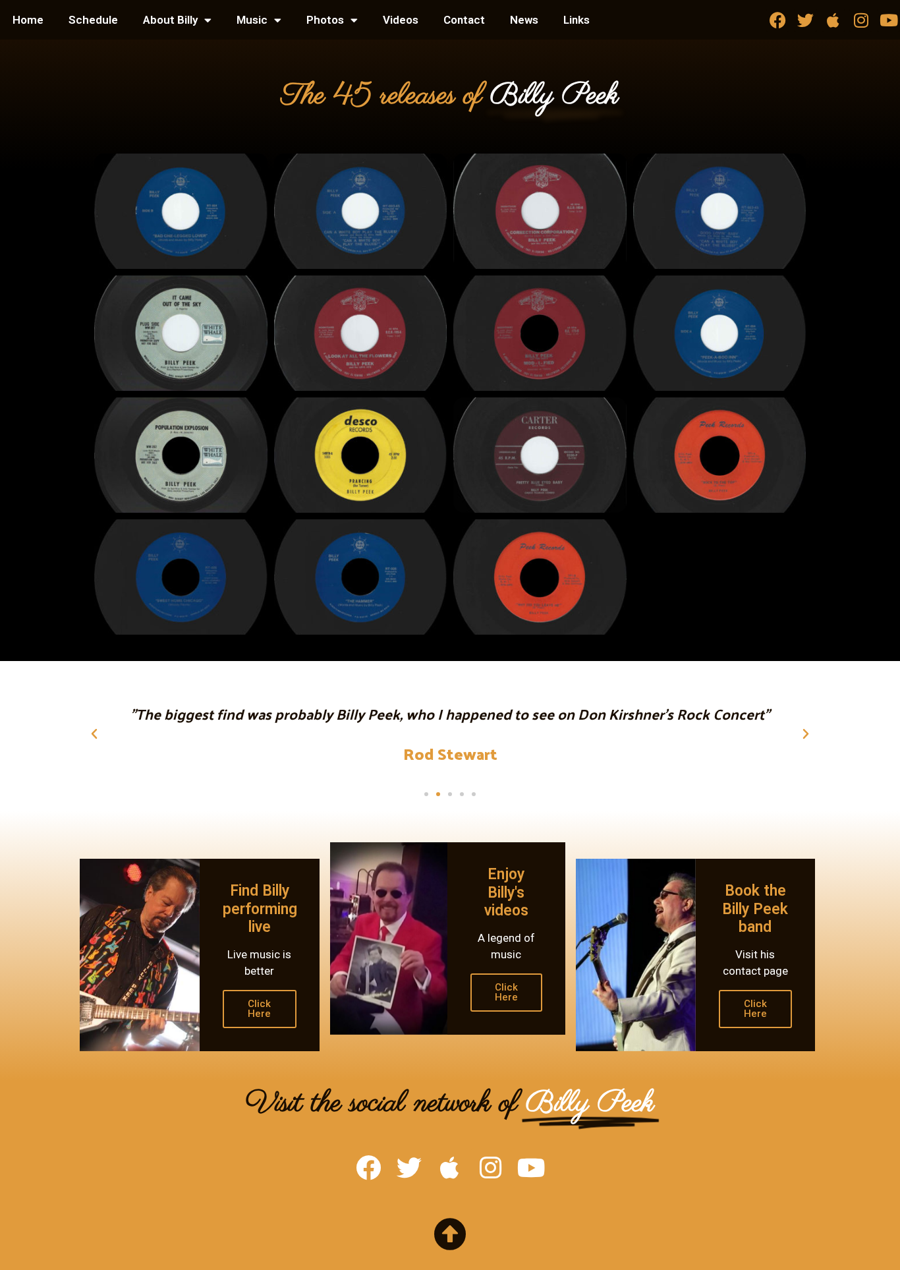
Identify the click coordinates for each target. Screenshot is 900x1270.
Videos (400, 19)
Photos (325, 19)
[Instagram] (860, 20)
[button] (94, 734)
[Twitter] (805, 20)
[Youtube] (888, 20)
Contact (464, 19)
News (524, 19)
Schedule (93, 19)
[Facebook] (777, 20)
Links (576, 19)
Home (28, 19)
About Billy (170, 19)
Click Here (259, 1009)
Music (252, 19)
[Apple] (833, 20)
